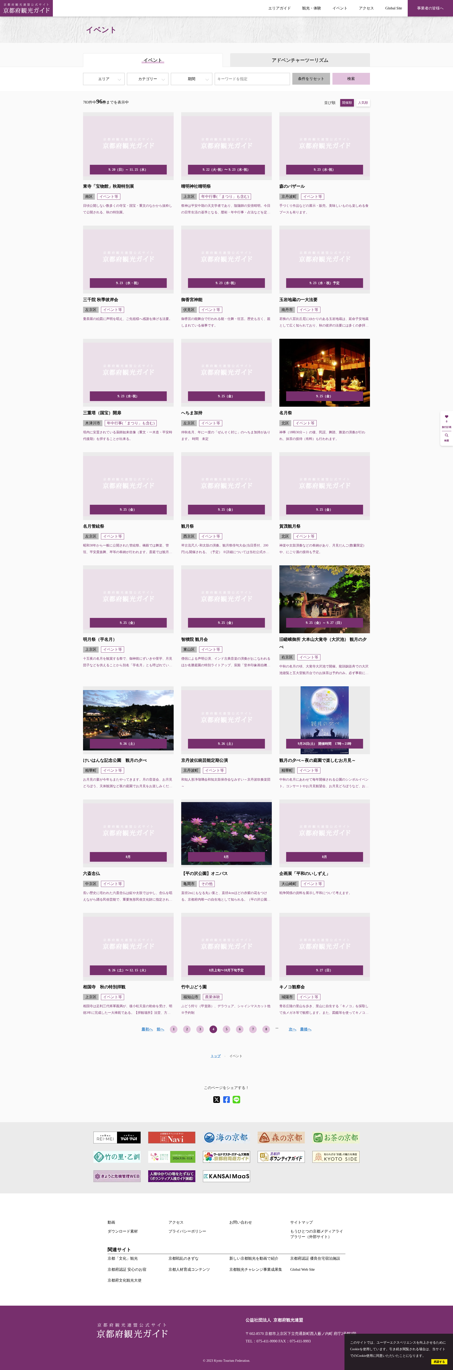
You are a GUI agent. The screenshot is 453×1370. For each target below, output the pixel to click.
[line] (236, 1099)
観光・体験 (311, 8)
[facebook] (226, 1099)
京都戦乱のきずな (183, 1258)
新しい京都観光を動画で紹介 (253, 1258)
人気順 (363, 102)
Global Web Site (302, 1269)
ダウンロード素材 (123, 1231)
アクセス (366, 8)
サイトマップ (301, 1222)
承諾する (439, 1361)
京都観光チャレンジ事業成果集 (255, 1269)
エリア (103, 79)
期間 (191, 79)
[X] (216, 1099)
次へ (292, 1029)
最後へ (305, 1029)
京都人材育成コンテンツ (189, 1269)
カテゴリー (147, 79)
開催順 (347, 102)
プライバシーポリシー (187, 1231)
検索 (351, 79)
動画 (111, 1222)
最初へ (147, 1029)
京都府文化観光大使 (125, 1280)
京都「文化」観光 (123, 1258)
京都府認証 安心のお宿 (127, 1269)
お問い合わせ (240, 1222)
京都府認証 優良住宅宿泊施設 (315, 1258)
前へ (160, 1029)
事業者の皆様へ (430, 8)
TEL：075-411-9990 (261, 1341)
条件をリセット (311, 79)
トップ (216, 1056)
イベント (340, 8)
